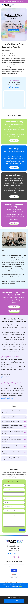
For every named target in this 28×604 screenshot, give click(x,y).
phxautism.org (5, 377)
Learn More (14, 141)
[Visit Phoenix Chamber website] (14, 575)
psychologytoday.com (7, 398)
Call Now (14, 601)
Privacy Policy (21, 582)
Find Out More (14, 307)
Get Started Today (13, 30)
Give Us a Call (14, 311)
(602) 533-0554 (14, 87)
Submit (21, 529)
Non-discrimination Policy (9, 582)
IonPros (20, 586)
